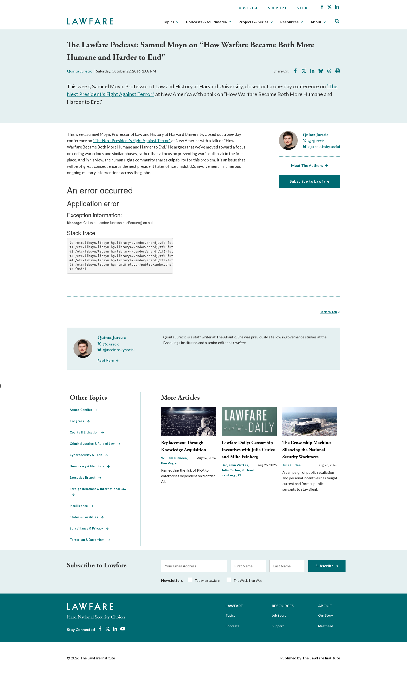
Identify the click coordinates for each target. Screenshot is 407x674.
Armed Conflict (82, 410)
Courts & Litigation (85, 432)
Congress (78, 421)
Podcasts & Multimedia (206, 22)
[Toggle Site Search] (337, 21)
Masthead (325, 626)
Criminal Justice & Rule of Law (93, 443)
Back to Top (328, 312)
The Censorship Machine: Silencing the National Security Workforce (306, 450)
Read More (106, 360)
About (316, 22)
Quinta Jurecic (79, 71)
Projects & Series (254, 22)
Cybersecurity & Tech (87, 455)
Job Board (279, 615)
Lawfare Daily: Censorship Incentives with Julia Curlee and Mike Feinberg (248, 450)
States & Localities (85, 517)
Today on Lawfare (207, 580)
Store (303, 8)
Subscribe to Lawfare (310, 181)
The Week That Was (248, 580)
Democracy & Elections (88, 466)
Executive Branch (84, 477)
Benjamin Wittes (235, 465)
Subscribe (247, 8)
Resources (289, 22)
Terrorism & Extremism (88, 540)
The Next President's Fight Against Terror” (132, 140)
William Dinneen (174, 458)
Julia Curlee (291, 465)
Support (277, 8)
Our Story (325, 615)
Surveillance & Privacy (88, 528)
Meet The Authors (307, 165)
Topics (168, 22)
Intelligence (80, 506)
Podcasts (232, 626)
